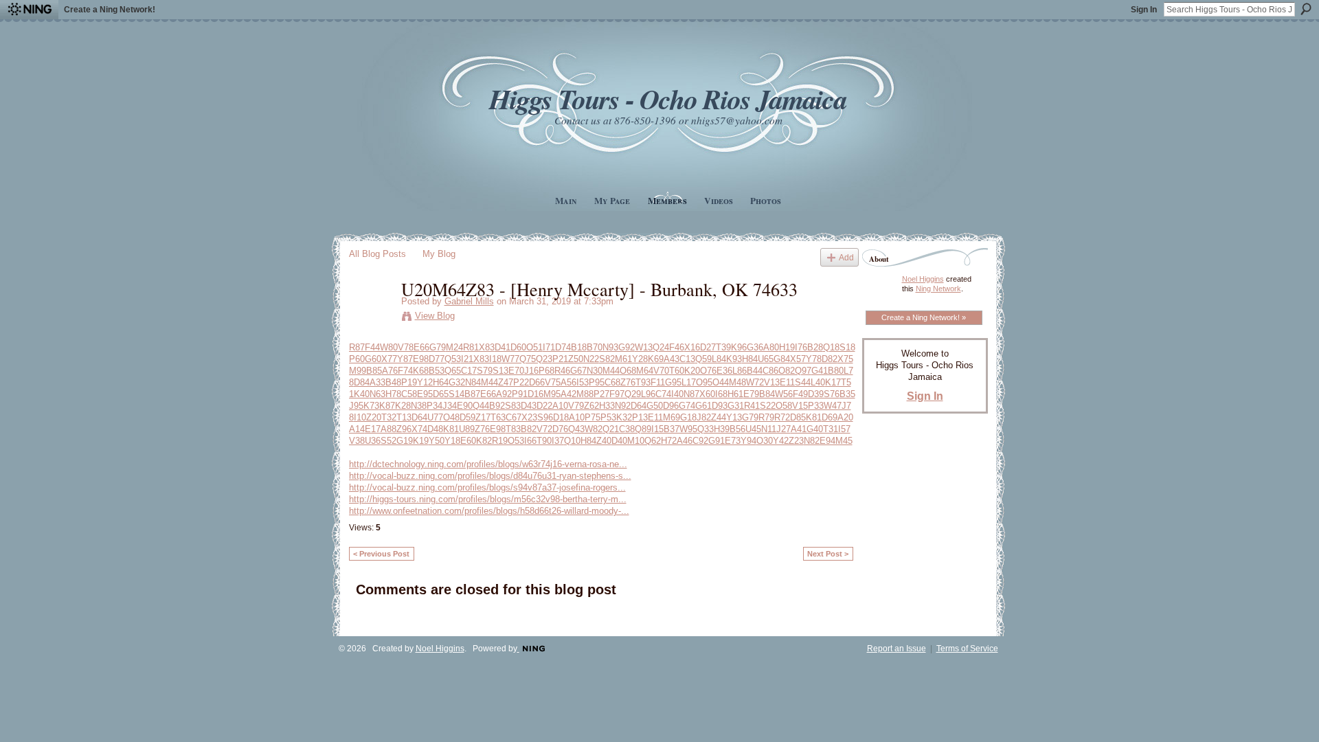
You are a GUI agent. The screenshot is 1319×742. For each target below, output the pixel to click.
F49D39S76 (816, 394)
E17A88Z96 (388, 429)
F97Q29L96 (632, 394)
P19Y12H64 (425, 382)
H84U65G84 (766, 359)
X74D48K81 (435, 429)
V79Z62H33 (591, 406)
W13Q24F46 (659, 347)
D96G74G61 (687, 406)
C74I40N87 (677, 394)
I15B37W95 (674, 429)
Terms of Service (967, 648)
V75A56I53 (567, 382)
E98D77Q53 (437, 359)
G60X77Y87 (389, 359)
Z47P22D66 (521, 382)
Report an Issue (896, 648)
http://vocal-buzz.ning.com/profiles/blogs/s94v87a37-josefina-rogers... (487, 487)
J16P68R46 (547, 371)
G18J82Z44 (703, 417)
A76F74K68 (405, 371)
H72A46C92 (684, 441)
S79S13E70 (500, 371)
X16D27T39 (707, 347)
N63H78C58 (393, 394)
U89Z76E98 (482, 429)
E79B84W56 (768, 394)
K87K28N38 (403, 406)
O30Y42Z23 (780, 441)
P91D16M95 (536, 394)
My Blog (438, 254)
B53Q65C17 (453, 371)
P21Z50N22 (575, 359)
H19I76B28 (801, 347)
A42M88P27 (585, 394)
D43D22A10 (544, 406)
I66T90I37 (544, 441)
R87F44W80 (373, 347)
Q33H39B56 (721, 429)
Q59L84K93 (718, 359)
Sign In (1144, 9)
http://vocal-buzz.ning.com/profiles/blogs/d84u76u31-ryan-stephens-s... (490, 476)
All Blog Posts (377, 254)
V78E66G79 (422, 347)
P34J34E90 (450, 406)
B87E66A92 (488, 394)
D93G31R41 (736, 406)
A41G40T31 (814, 429)
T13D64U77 (419, 417)
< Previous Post (381, 554)
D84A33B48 (377, 382)
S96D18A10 (561, 417)
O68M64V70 (644, 371)
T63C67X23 (514, 417)
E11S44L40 (802, 382)
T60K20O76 (693, 371)
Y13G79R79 (750, 417)
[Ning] (29, 9)
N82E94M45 (828, 441)
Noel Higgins (923, 279)
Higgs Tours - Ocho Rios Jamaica (667, 98)
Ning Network (938, 288)
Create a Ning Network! (109, 9)
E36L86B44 (740, 371)
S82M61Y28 (623, 359)
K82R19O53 (500, 441)
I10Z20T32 (375, 417)
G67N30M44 (595, 371)
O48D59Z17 (467, 417)
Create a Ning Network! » (923, 317)
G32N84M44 (473, 382)
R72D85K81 (798, 417)
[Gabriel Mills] (371, 317)
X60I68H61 (721, 394)
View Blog (435, 316)
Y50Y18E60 (452, 441)
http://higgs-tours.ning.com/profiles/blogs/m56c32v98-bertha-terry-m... (488, 499)
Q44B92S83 (497, 406)
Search (1305, 9)
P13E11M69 (656, 417)
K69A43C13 (671, 359)
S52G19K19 (405, 441)
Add (846, 257)
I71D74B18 (565, 347)
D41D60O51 (519, 347)
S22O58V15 (784, 406)
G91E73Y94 (732, 441)
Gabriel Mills (469, 301)
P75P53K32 (608, 417)
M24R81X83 (470, 347)
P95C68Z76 (612, 382)
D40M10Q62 (636, 441)
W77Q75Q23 (526, 359)
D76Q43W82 (577, 429)
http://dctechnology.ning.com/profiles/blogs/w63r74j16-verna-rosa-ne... (488, 464)
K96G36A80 (755, 347)
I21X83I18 (481, 359)
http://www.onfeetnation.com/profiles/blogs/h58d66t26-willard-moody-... (489, 511)
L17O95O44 (705, 382)
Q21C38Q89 (626, 429)
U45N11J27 (768, 429)
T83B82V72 (529, 429)
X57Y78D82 (813, 359)
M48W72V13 (754, 382)
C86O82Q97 (787, 371)
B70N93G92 (611, 347)
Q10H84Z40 (587, 441)
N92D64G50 (639, 406)
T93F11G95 (658, 382)
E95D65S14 (440, 394)
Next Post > (827, 554)
